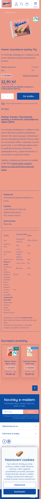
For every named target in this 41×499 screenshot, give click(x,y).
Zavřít (14, 109)
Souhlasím (19, 491)
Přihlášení (16, 4)
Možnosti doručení (30, 75)
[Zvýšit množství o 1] (12, 96)
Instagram (9, 441)
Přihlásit (31, 412)
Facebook (4, 441)
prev (2, 361)
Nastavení (19, 484)
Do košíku (28, 96)
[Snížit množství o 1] (3, 96)
